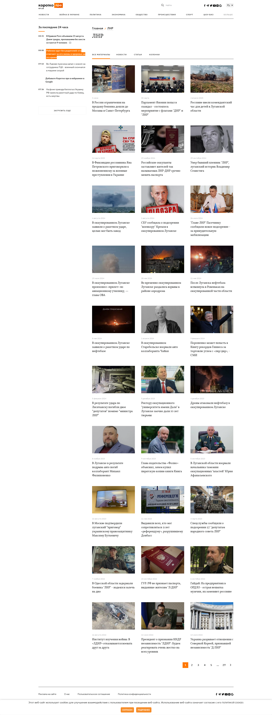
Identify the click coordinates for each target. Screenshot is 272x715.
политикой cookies (233, 703)
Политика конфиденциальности (134, 694)
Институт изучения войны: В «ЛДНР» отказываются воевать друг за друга (112, 644)
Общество (142, 14)
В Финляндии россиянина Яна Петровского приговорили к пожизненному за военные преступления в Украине (112, 169)
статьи (138, 54)
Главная (97, 28)
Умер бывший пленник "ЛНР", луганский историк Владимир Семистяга (210, 167)
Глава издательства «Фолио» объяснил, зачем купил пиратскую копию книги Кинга (161, 467)
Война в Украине (69, 14)
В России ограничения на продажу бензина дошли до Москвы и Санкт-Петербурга (111, 107)
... (218, 665)
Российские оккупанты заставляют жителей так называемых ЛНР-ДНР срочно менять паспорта (160, 169)
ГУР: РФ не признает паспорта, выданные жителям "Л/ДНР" (161, 586)
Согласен (127, 710)
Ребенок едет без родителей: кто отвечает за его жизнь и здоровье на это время (65, 54)
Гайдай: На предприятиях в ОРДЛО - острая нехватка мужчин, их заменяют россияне (211, 588)
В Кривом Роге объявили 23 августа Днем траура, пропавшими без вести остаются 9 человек (65, 39)
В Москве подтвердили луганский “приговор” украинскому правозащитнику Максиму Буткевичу (112, 529)
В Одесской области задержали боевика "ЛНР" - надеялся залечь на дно (113, 588)
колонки (154, 54)
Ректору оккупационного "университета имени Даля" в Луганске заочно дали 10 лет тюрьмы (160, 409)
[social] (204, 5)
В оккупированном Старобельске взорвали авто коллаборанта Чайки (159, 347)
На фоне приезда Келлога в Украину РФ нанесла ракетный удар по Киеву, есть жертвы (65, 92)
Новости (44, 14)
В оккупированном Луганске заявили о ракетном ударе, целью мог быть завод (111, 227)
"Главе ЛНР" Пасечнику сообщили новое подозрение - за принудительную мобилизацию (210, 229)
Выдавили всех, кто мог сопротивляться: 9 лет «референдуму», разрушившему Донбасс (162, 529)
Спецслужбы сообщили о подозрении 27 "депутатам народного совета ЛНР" (207, 527)
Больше (228, 14)
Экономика (118, 14)
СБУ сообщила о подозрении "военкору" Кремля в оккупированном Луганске (160, 227)
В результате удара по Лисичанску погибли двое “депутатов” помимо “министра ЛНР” (112, 409)
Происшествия (167, 14)
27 (224, 665)
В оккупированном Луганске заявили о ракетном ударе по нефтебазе (111, 347)
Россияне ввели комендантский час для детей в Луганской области (211, 107)
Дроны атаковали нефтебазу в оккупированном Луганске (210, 405)
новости (121, 54)
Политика (95, 14)
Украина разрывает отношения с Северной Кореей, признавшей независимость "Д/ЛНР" (211, 644)
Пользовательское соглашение (94, 694)
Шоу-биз (208, 14)
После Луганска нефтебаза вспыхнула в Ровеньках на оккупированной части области (211, 287)
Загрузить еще (62, 110)
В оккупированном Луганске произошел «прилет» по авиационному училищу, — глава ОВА (111, 289)
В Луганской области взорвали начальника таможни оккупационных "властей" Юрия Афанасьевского (211, 469)
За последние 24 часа (53, 27)
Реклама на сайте (47, 694)
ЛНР (110, 28)
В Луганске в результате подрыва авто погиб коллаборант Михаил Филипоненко (107, 469)
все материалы (101, 54)
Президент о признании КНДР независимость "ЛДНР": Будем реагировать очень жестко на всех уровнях (161, 646)
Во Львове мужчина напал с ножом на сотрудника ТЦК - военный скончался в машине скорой (65, 67)
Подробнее (144, 710)
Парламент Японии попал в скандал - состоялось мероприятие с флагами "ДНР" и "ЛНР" (162, 109)
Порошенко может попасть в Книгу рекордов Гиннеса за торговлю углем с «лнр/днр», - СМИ (210, 349)
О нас (67, 694)
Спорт (189, 14)
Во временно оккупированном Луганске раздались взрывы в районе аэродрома (161, 287)
